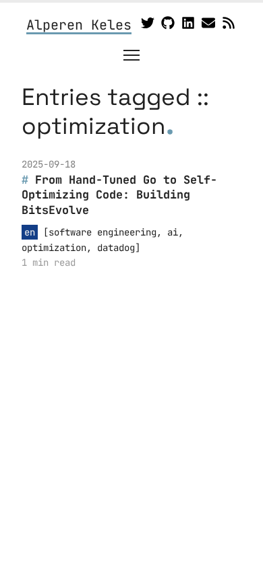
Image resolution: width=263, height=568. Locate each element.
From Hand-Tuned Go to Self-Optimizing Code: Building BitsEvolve (119, 194)
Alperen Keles (79, 25)
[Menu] (131, 55)
